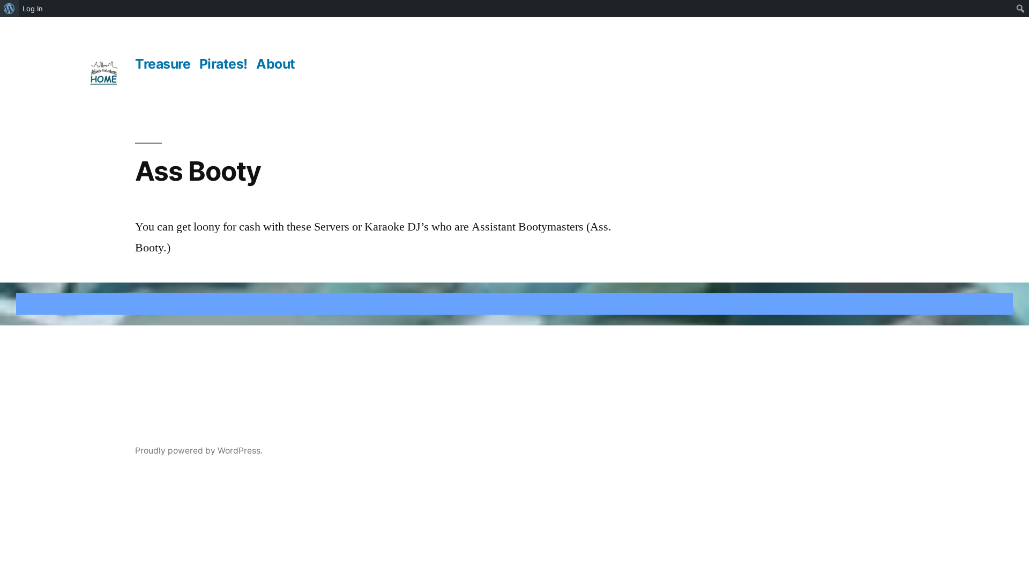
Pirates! (223, 64)
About (275, 64)
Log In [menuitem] (33, 8)
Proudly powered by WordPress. (199, 451)
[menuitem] (9, 8)
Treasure (162, 64)
